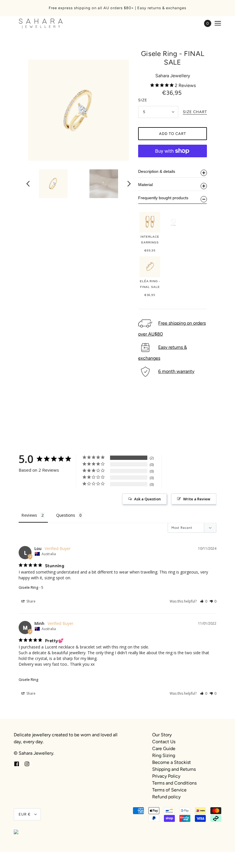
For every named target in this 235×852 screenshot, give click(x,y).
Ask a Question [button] (147, 498)
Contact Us (163, 741)
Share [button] (31, 601)
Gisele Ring (28, 587)
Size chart (195, 112)
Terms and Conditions (174, 783)
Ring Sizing (163, 755)
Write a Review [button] (196, 498)
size (142, 100)
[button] (203, 601)
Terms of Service (169, 790)
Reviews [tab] (29, 515)
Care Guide (163, 748)
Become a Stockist (171, 762)
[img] (16, 763)
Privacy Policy (166, 776)
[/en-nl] (41, 23)
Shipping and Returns (174, 769)
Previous (28, 183)
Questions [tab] (65, 515)
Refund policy (166, 796)
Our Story (162, 734)
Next (129, 183)
